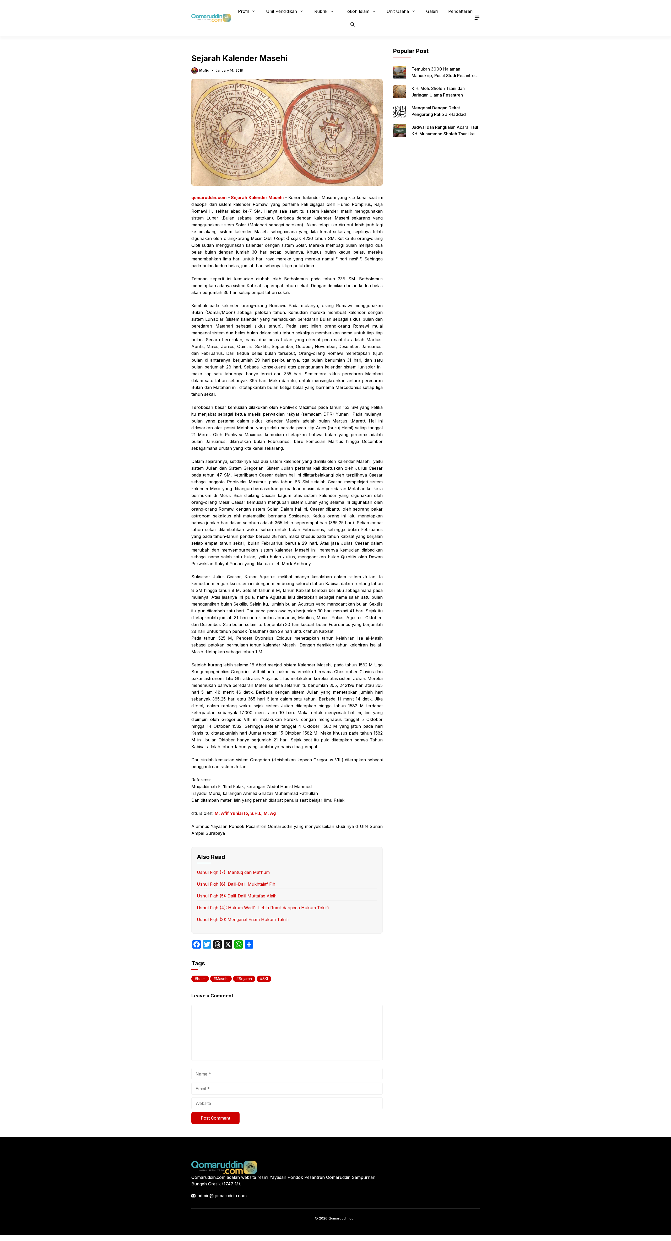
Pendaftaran (460, 11)
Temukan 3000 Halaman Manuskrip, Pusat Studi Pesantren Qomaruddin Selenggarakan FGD (444, 75)
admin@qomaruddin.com (222, 1195)
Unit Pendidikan (281, 11)
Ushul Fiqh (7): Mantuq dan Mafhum (233, 872)
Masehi (222, 978)
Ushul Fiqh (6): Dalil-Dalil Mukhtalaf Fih (236, 884)
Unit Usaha (398, 11)
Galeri (432, 11)
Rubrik (320, 11)
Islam (201, 978)
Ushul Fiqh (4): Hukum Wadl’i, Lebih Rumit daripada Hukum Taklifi (263, 907)
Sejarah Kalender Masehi (257, 197)
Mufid (204, 70)
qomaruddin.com (208, 197)
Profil (243, 11)
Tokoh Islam (357, 11)
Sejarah (245, 978)
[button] (352, 24)
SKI (265, 978)
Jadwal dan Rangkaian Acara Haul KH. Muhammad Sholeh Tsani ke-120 (445, 134)
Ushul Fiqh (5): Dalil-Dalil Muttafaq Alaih (237, 895)
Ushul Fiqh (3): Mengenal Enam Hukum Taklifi (243, 919)
